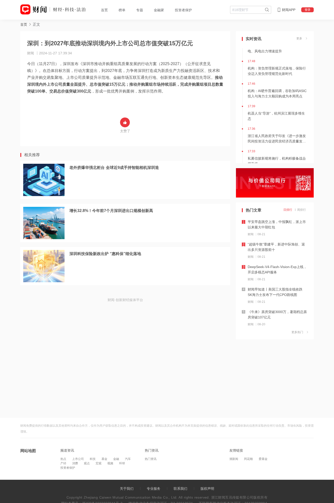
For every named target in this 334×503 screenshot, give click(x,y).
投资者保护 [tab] (183, 10)
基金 (104, 459)
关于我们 (127, 489)
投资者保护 (67, 467)
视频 (110, 463)
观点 (87, 463)
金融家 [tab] (159, 10)
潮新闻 (233, 459)
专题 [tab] (139, 10)
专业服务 (153, 489)
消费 (75, 463)
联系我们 (180, 489)
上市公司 (78, 459)
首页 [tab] (104, 10)
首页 (23, 24)
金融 (116, 459)
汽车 (128, 459)
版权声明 (207, 489)
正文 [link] (36, 24)
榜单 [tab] (122, 10)
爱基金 (263, 459)
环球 (122, 463)
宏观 (98, 463)
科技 (93, 459)
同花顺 (248, 459)
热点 (63, 459)
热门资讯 (150, 459)
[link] (23, 24)
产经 (63, 463)
